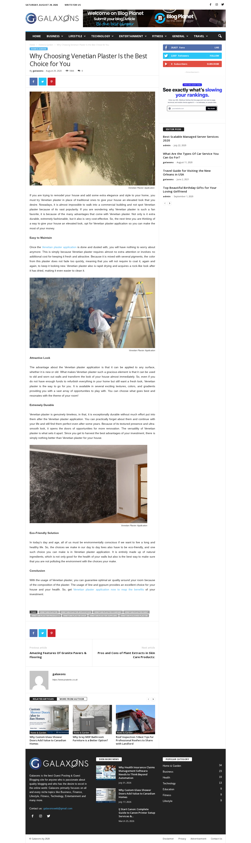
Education (168, 789)
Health (166, 777)
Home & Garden (46, 44)
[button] (220, 36)
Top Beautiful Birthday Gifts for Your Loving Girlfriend (189, 189)
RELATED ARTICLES (43, 698)
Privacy (182, 838)
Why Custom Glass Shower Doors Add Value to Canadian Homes (48, 740)
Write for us (73, 4)
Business (53, 36)
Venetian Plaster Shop (74, 615)
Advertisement (198, 838)
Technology (100, 36)
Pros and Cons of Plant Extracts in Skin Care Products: (126, 655)
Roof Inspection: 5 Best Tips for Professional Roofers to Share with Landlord (135, 740)
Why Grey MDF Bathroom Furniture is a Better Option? (90, 738)
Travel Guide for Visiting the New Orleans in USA (187, 172)
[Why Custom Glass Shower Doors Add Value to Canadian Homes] (49, 719)
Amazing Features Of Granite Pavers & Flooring (58, 655)
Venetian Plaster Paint (136, 612)
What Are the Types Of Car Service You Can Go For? (191, 155)
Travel (199, 36)
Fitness (157, 36)
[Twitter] (222, 5)
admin (167, 145)
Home (37, 36)
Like (217, 47)
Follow (214, 55)
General (178, 36)
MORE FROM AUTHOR (72, 698)
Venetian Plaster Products (46, 615)
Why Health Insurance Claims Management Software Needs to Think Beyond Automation (137, 773)
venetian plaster (48, 612)
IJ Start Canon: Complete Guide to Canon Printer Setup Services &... (137, 812)
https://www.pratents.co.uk (65, 679)
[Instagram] (216, 5)
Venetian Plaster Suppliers (103, 615)
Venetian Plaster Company (107, 612)
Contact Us (216, 838)
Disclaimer (168, 838)
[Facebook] (210, 5)
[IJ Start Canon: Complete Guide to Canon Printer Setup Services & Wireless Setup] (106, 814)
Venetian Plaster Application (76, 612)
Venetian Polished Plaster (134, 615)
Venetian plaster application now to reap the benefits (108, 589)
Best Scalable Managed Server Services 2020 (191, 138)
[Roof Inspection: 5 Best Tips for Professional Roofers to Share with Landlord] (135, 719)
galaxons (38, 70)
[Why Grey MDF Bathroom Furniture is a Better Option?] (92, 719)
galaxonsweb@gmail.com (57, 808)
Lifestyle (75, 36)
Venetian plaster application (59, 247)
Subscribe (213, 63)
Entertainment (131, 36)
